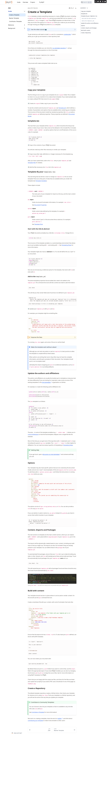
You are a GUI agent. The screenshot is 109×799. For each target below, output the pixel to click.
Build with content (85, 30)
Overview (25, 2)
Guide (18, 2)
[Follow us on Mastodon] (100, 1)
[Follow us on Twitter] (98, 1)
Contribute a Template (15, 21)
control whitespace (33, 434)
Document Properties (40, 205)
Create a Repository (86, 32)
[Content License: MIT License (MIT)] (69, 8)
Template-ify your (89, 16)
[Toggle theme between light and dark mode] (96, 1)
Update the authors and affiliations (89, 23)
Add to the (88, 21)
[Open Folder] (24, 11)
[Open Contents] (87, 8)
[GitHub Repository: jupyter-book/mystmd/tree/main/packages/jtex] (71, 8)
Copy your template (86, 11)
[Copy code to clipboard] (75, 41)
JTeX (9, 8)
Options (83, 25)
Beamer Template (14, 18)
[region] (52, 300)
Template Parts (38, 224)
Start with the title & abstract (89, 18)
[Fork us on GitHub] (103, 1)
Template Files (32, 162)
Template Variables (41, 181)
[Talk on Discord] (105, 1)
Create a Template (14, 15)
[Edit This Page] (73, 8)
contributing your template (35, 720)
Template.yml (62, 108)
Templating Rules (66, 245)
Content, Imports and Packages (89, 28)
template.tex (84, 13)
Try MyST (41, 2)
